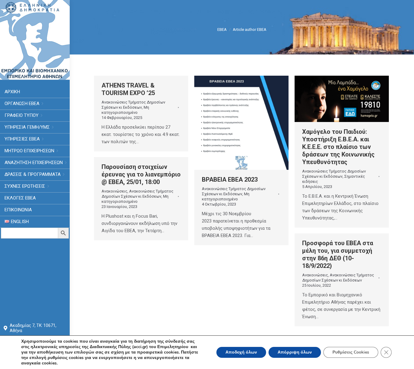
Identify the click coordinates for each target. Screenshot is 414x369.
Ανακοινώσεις (114, 191)
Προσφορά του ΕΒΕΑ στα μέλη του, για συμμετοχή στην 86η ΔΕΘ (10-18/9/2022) (337, 254)
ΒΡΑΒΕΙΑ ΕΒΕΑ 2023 (230, 179)
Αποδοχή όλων (241, 352)
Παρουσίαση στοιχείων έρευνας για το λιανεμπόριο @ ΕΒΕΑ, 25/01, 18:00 (141, 174)
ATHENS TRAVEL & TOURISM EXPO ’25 (128, 89)
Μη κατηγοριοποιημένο (125, 110)
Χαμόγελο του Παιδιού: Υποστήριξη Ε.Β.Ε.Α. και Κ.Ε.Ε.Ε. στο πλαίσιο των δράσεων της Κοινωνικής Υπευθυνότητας (338, 147)
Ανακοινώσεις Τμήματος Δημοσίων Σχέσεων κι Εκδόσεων (133, 105)
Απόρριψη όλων (295, 352)
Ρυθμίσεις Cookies (350, 352)
